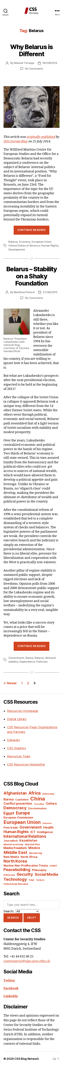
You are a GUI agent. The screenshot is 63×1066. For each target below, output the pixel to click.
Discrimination (37, 808)
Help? (31, 917)
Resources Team (18, 756)
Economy (24, 241)
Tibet (31, 880)
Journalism (11, 840)
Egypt (9, 813)
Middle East (15, 852)
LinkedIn (11, 996)
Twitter (9, 981)
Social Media (46, 874)
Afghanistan (15, 793)
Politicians (9, 875)
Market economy (13, 844)
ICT (33, 832)
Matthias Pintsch (24, 292)
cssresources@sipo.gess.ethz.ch (27, 961)
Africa (35, 793)
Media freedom (15, 848)
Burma (9, 799)
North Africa (29, 857)
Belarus (13, 241)
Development (16, 249)
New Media (11, 857)
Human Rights (49, 245)
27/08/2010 (50, 292)
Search (13, 917)
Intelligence (45, 832)
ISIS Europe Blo (15, 141)
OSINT (53, 865)
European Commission (18, 817)
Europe (23, 813)
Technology (15, 879)
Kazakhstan (28, 840)
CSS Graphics (16, 748)
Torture (40, 880)
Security (25, 874)
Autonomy (48, 793)
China (37, 799)
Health (48, 827)
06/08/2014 (50, 63)
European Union (41, 241)
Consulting (39, 804)
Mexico (34, 848)
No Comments (34, 68)
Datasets (13, 740)
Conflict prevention (18, 803)
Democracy (15, 807)
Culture (51, 803)
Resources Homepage (22, 711)
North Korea (15, 861)
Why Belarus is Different (31, 50)
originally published (41, 137)
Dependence (27, 661)
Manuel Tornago (24, 63)
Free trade (11, 827)
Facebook (11, 988)
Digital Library (17, 719)
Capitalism (22, 799)
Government (16, 657)
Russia (29, 657)
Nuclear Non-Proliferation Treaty (26, 865)
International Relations (25, 836)
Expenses (47, 823)
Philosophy (39, 870)
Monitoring (35, 853)
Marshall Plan (32, 844)
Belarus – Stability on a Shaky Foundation (31, 276)
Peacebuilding (17, 869)
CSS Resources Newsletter (26, 764)
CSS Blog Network (26, 1058)
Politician (42, 661)
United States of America (24, 245)
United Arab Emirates (16, 883)
